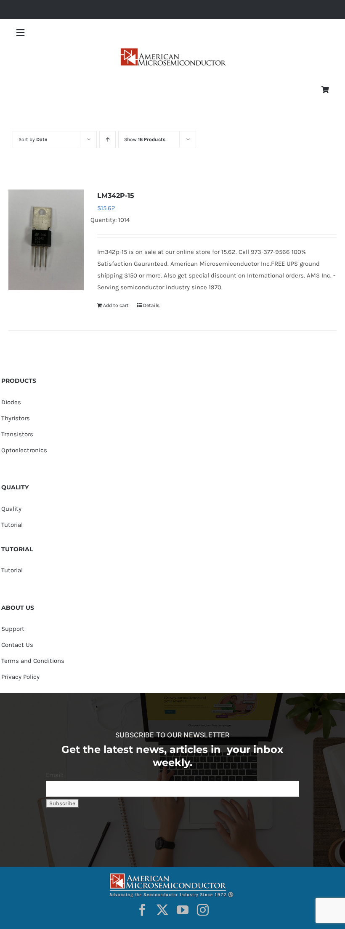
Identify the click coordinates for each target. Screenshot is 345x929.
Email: (54, 775)
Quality (11, 509)
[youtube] (182, 910)
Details (151, 305)
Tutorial (12, 525)
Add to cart (116, 305)
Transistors (17, 434)
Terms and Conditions (32, 661)
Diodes (11, 402)
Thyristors (15, 418)
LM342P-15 (115, 196)
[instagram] (203, 910)
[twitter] (162, 910)
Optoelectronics (24, 450)
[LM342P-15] (46, 240)
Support (12, 629)
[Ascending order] (107, 139)
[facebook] (142, 910)
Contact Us (17, 645)
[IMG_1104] (172, 51)
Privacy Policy (20, 677)
